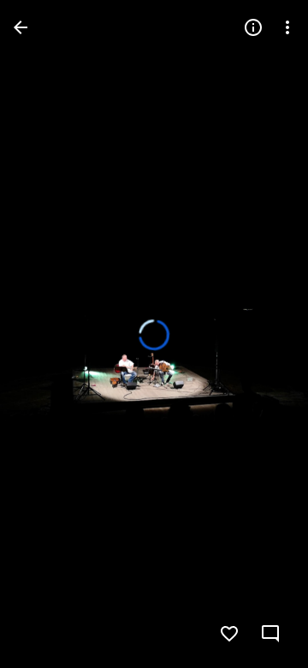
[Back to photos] (20, 27)
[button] (48, 334)
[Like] (229, 633)
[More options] (287, 27)
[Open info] (253, 27)
